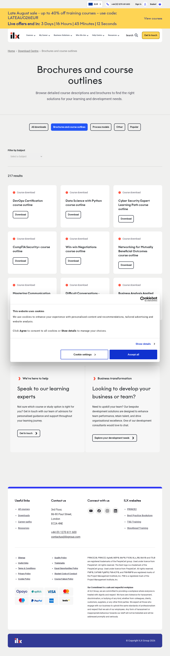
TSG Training (134, 521)
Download (20, 214)
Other (119, 127)
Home (11, 51)
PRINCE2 (132, 509)
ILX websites (132, 500)
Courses (29, 35)
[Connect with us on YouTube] (90, 510)
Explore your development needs (112, 438)
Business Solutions (62, 35)
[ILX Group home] (15, 35)
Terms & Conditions (27, 568)
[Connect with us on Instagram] (107, 510)
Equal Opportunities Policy (66, 568)
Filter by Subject (16, 150)
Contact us (58, 500)
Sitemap (21, 558)
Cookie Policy (24, 579)
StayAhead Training (137, 528)
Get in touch (150, 35)
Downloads (24, 515)
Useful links (23, 563)
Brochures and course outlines (69, 127)
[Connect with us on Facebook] (99, 510)
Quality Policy (60, 558)
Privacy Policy (24, 574)
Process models (101, 127)
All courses (24, 509)
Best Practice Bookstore (140, 515)
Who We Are (81, 35)
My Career (43, 35)
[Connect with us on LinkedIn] (115, 510)
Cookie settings (83, 354)
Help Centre (97, 35)
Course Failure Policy (63, 579)
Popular (134, 127)
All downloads (39, 127)
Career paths (25, 521)
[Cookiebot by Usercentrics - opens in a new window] (142, 299)
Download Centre (28, 51)
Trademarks (59, 563)
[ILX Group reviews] (66, 600)
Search (129, 35)
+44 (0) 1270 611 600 (120, 4)
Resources (112, 35)
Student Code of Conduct (65, 574)
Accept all (133, 354)
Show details (143, 343)
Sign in (138, 4)
